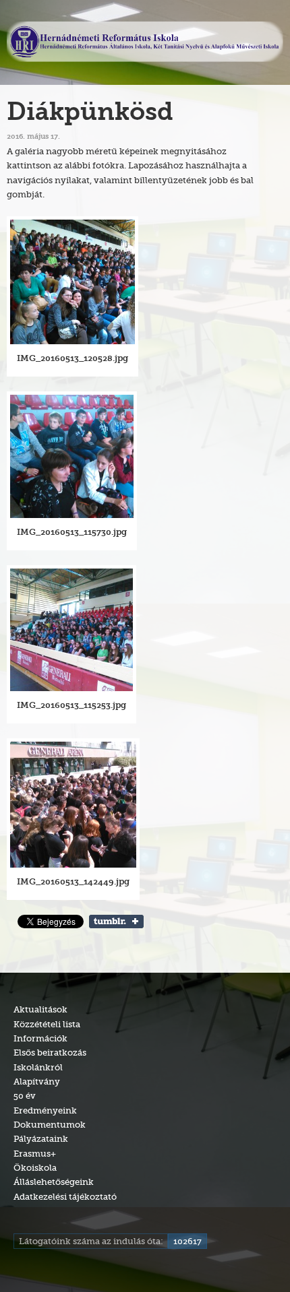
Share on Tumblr (116, 921)
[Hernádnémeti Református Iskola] (145, 42)
